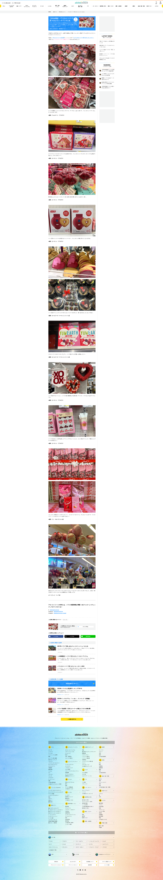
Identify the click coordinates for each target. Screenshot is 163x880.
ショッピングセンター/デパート (54, 790)
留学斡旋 (67, 821)
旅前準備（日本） (88, 797)
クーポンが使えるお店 (6, 2)
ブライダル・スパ (85, 764)
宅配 (49, 780)
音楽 (66, 817)
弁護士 (103, 759)
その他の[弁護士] (102, 772)
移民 (100, 764)
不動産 (100, 827)
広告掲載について (89, 861)
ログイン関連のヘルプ (106, 861)
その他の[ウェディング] (87, 766)
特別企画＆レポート (62, 28)
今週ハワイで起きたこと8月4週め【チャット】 (107, 42)
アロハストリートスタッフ (56, 864)
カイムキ (64, 844)
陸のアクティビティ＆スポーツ (54, 811)
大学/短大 (67, 811)
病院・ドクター (88, 811)
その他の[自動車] (102, 756)
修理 (100, 754)
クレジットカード (102, 782)
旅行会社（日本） (85, 799)
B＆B (66, 754)
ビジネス (103, 800)
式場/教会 (84, 759)
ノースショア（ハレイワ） (94, 841)
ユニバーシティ (105, 844)
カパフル (91, 844)
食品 (49, 796)
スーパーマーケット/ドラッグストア (55, 792)
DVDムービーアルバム (69, 782)
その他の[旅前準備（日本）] (87, 806)
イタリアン (50, 761)
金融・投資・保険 (105, 776)
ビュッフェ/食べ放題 (52, 758)
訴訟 (100, 762)
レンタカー (67, 795)
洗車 (100, 753)
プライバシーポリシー (73, 864)
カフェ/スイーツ (51, 766)
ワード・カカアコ (79, 841)
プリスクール (68, 808)
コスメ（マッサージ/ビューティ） (72, 770)
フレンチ (50, 775)
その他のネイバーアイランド (104, 854)
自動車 (103, 747)
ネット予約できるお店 (16, 2)
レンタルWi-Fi (85, 804)
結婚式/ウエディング (89, 747)
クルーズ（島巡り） (69, 758)
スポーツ (50, 798)
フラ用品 (84, 782)
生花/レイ (50, 800)
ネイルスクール (68, 816)
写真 (83, 750)
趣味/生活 (50, 801)
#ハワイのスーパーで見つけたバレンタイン (83, 37)
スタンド (101, 751)
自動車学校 (67, 812)
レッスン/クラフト (52, 814)
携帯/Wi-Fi (67, 798)
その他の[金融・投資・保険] (104, 787)
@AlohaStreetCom (54, 610)
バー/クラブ (50, 777)
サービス (70, 779)
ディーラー (101, 750)
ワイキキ (50, 841)
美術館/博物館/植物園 (52, 821)
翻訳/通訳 (101, 803)
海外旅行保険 (84, 803)
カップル (65, 619)
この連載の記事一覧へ (71, 719)
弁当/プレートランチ (52, 759)
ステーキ (50, 750)
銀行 (66, 783)
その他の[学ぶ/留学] (69, 822)
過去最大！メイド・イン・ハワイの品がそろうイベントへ (107, 54)
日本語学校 (67, 819)
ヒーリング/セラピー (69, 774)
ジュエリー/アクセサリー (53, 795)
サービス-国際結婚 (69, 787)
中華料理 (50, 767)
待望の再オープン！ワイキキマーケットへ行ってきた (107, 46)
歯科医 (83, 816)
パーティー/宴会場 (86, 758)
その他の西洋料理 (52, 782)
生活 (100, 796)
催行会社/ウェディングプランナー (89, 751)
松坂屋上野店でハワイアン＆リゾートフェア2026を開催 (108, 83)
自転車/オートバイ (69, 796)
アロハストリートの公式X (58, 37)
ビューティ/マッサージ (72, 761)
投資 (100, 785)
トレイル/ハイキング (52, 819)
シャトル (84, 791)
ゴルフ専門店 (84, 772)
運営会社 (56, 861)
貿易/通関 (101, 816)
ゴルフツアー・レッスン (87, 775)
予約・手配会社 (68, 756)
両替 (66, 785)
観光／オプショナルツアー (53, 808)
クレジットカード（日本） (87, 801)
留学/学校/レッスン (72, 803)
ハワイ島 (77, 854)
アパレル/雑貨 (51, 793)
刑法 (100, 770)
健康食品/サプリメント (70, 775)
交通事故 (101, 766)
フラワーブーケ (85, 754)
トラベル (101, 793)
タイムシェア (68, 753)
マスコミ (101, 804)
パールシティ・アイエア (94, 847)
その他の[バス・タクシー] (87, 793)
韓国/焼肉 (50, 769)
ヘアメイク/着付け (86, 756)
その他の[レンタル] (69, 800)
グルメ (52, 747)
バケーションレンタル (69, 751)
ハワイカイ (105, 847)
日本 (52, 854)
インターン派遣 (68, 824)
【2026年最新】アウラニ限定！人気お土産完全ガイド (108, 87)
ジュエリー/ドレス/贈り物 (87, 761)
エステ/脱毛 (67, 769)
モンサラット (78, 844)
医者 (83, 814)
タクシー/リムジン (86, 790)
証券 (100, 783)
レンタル (70, 792)
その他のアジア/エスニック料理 (54, 784)
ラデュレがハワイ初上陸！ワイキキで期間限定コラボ (107, 59)
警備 (100, 817)
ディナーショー (51, 779)
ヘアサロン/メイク (69, 767)
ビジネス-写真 (102, 811)
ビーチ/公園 (50, 817)
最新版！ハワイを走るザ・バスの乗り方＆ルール (108, 78)
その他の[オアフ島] (52, 850)
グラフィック (101, 809)
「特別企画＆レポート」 (72, 683)
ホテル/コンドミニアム (72, 747)
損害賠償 (101, 767)
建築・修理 (101, 825)
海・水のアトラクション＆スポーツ (55, 809)
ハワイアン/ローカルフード (53, 763)
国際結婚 (84, 753)
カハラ (50, 844)
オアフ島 (53, 837)
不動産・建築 (104, 822)
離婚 (100, 769)
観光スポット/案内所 (52, 822)
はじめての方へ (73, 861)
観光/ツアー (53, 805)
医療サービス (84, 817)
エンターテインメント (52, 816)
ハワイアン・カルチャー (70, 809)
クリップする (85, 626)
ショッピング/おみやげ (56, 787)
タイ (49, 772)
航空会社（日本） (85, 808)
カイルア (104, 841)
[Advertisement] (107, 116)
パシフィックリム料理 (52, 754)
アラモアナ (64, 841)
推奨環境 (90, 864)
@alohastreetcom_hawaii (60, 613)
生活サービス (104, 790)
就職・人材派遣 (88, 821)
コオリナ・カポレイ (79, 847)
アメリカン (50, 753)
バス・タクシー (88, 787)
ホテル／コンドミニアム (70, 750)
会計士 (100, 779)
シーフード (50, 751)
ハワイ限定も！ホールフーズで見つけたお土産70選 (108, 74)
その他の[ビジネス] (103, 819)
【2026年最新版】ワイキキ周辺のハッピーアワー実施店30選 (108, 70)
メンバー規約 (106, 864)
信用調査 (101, 814)
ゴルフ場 (84, 774)
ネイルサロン (68, 766)
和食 (49, 756)
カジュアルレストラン (52, 764)
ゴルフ (86, 769)
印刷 (100, 808)
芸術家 (100, 812)
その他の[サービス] (69, 788)
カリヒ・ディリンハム (53, 847)
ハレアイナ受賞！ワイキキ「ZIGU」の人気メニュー (107, 50)
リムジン (84, 763)
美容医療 (67, 772)
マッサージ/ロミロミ (69, 764)
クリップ (75, 20)
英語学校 (67, 806)
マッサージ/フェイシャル (70, 814)
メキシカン (50, 774)
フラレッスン (84, 783)
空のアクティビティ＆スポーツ (54, 813)
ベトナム (50, 771)
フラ (86, 779)
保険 (100, 780)
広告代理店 (101, 806)
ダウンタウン (65, 847)
